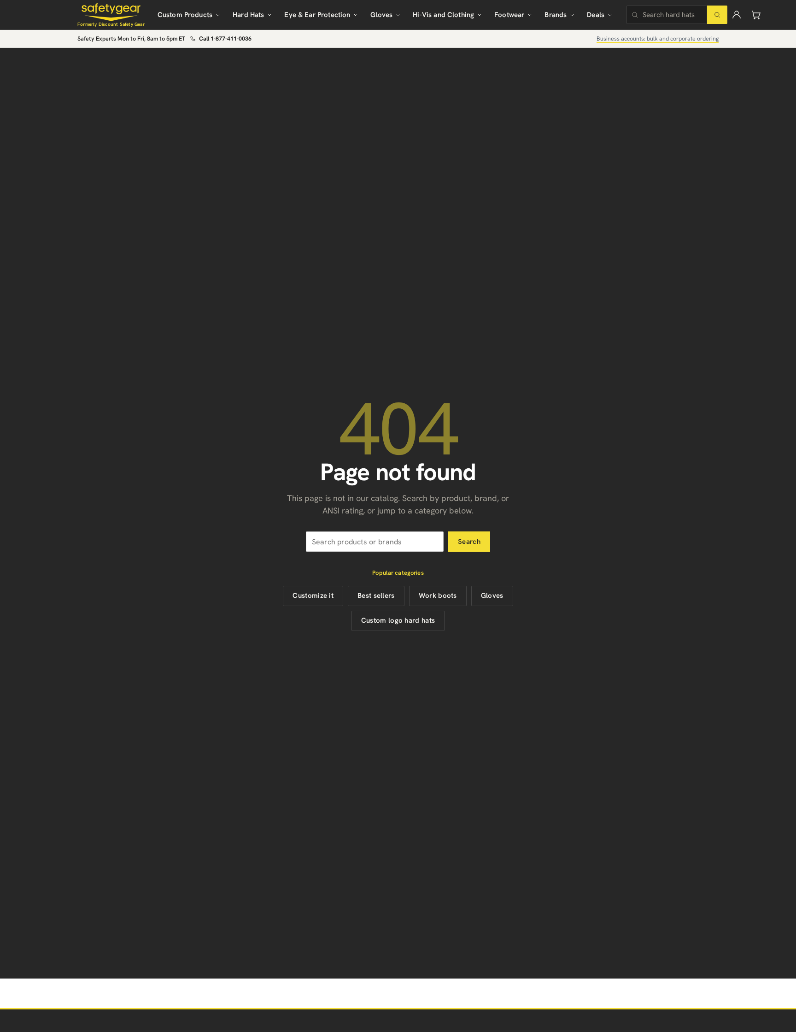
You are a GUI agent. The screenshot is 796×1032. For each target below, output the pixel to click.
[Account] (736, 15)
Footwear (509, 14)
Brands (555, 14)
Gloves (381, 14)
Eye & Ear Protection (317, 14)
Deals (595, 14)
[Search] (717, 15)
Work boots (438, 595)
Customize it (313, 595)
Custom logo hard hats (398, 620)
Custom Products (185, 14)
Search (469, 541)
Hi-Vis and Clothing (443, 14)
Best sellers (376, 595)
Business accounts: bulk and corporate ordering (658, 38)
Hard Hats (248, 14)
